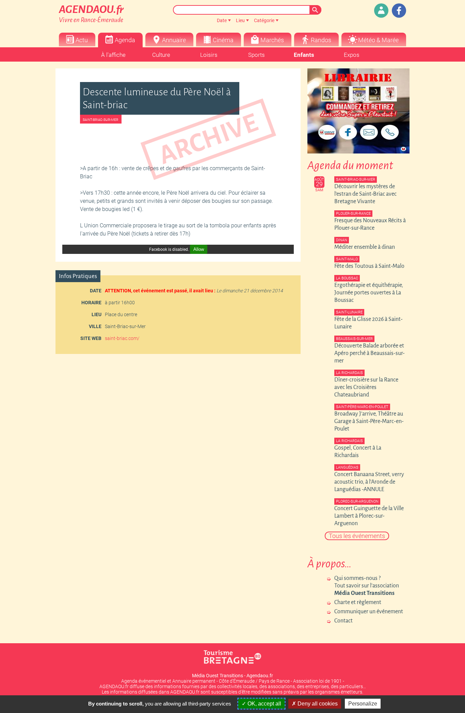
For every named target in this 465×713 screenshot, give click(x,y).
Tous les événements (357, 535)
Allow (198, 249)
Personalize (362, 704)
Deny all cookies (317, 704)
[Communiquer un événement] (381, 10)
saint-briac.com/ (122, 338)
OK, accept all (263, 704)
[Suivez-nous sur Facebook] (399, 10)
